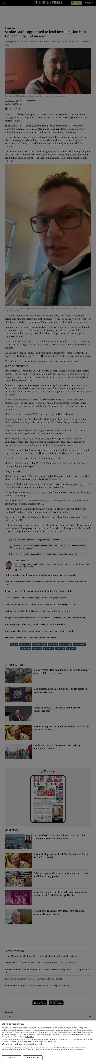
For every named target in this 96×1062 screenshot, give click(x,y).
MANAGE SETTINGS (32, 1058)
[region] (48, 1041)
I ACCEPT (11, 1058)
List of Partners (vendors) (11, 1052)
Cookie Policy (29, 1037)
